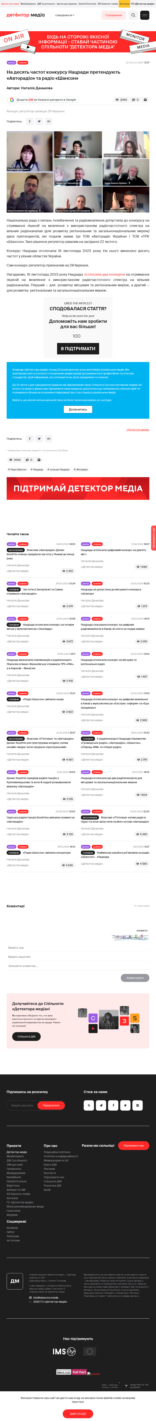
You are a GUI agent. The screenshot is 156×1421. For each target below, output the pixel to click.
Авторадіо (82, 469)
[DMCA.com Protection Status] (64, 1374)
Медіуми (12, 1215)
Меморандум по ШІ (56, 1160)
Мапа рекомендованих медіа (25, 1206)
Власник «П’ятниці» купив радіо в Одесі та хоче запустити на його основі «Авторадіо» (115, 819)
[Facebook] (29, 121)
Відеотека (13, 1185)
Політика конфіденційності (61, 1156)
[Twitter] (39, 121)
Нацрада (38, 469)
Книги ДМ (50, 1164)
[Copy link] (49, 121)
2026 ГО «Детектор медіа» (50, 1301)
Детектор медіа (10, 3)
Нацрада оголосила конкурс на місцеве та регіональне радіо (109, 662)
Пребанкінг (14, 1169)
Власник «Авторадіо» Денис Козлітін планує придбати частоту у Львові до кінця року (40, 554)
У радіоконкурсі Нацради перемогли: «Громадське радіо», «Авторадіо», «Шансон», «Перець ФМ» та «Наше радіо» (113, 743)
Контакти (50, 1173)
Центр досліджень (67, 3)
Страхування (113, 15)
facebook (12, 1228)
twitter (10, 1232)
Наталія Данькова (37, 88)
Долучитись (78, 409)
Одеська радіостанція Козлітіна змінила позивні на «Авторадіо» (41, 819)
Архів (47, 1189)
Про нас (50, 1145)
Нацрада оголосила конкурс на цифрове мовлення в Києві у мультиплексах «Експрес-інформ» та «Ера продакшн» (115, 703)
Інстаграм (13, 1240)
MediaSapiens (28, 3)
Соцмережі (16, 1221)
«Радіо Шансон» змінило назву (43, 699)
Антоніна (124, 3)
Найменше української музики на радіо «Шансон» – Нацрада (115, 855)
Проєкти (14, 1145)
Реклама (49, 1169)
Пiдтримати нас (133, 1145)
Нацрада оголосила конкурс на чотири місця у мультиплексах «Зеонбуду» (40, 627)
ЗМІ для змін (15, 1164)
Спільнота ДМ (26, 1036)
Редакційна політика (57, 1152)
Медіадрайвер (16, 1173)
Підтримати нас (54, 1177)
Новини (23, 62)
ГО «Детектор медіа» (142, 3)
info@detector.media (45, 1297)
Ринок (11, 62)
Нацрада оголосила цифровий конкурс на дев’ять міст (113, 552)
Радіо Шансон (18, 469)
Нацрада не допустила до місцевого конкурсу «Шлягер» (111, 591)
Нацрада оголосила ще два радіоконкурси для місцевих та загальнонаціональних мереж (111, 780)
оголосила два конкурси (104, 274)
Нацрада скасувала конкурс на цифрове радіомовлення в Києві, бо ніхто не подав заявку (113, 627)
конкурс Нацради (59, 469)
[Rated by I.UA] (93, 1374)
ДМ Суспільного (46, 3)
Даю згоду (78, 1413)
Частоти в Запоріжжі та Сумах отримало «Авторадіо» (35, 591)
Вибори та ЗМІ (16, 1189)
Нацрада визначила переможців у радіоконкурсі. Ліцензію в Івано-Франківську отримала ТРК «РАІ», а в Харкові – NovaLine (40, 664)
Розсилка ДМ (52, 1185)
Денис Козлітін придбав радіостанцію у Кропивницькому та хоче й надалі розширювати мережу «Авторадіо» (39, 782)
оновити (142, 930)
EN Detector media (108, 3)
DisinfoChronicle (87, 3)
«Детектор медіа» (138, 429)
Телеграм (13, 1236)
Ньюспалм (13, 1210)
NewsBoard (14, 1177)
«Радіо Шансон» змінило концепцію (47, 852)
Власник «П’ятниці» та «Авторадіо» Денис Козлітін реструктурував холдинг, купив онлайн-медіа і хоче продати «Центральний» (40, 743)
